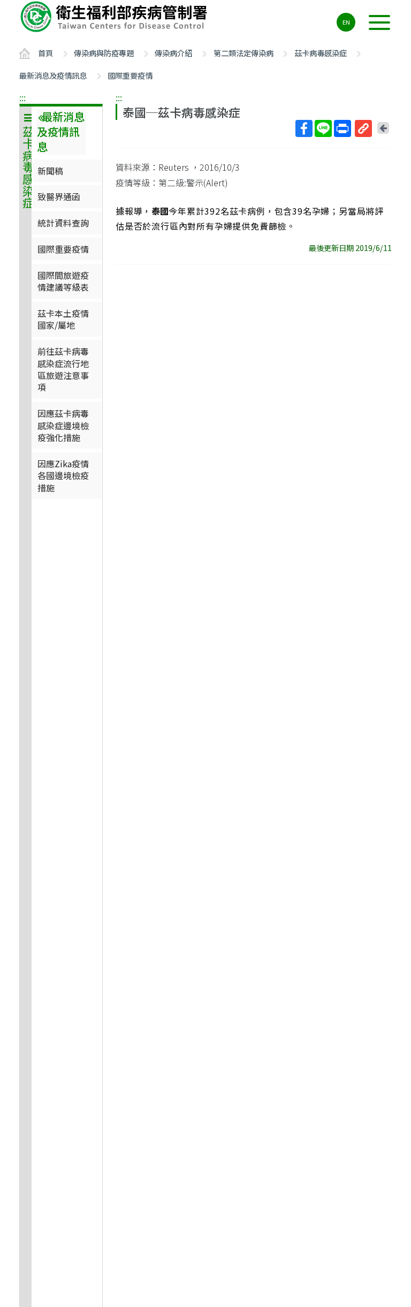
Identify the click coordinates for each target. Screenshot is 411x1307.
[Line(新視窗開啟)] (323, 128)
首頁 (45, 52)
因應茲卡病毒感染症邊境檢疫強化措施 (63, 425)
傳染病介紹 (173, 52)
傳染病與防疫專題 (104, 52)
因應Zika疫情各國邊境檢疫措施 (63, 475)
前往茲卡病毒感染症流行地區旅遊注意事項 (63, 369)
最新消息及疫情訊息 (53, 75)
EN (346, 22)
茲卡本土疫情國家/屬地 (63, 319)
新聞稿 (50, 170)
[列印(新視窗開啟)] (342, 128)
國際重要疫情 (130, 75)
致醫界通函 (58, 196)
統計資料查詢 (63, 222)
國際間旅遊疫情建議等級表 (63, 281)
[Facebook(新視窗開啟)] (304, 128)
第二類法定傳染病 (243, 52)
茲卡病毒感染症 (320, 52)
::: (22, 97)
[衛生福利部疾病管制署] (115, 16)
